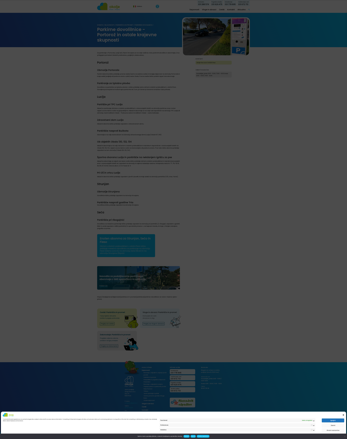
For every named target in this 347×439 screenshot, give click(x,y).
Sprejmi (333, 420)
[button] (343, 415)
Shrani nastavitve (333, 430)
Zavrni (333, 425)
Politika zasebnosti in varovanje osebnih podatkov (16, 435)
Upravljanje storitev (337, 435)
